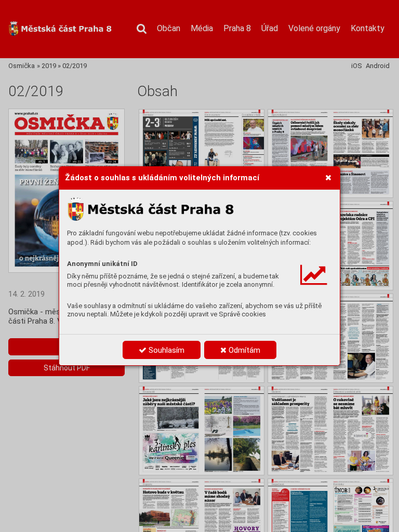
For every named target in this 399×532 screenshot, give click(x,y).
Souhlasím (165, 350)
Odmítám (243, 350)
